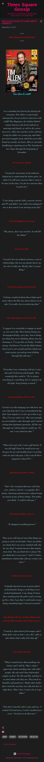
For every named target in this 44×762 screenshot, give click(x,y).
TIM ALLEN (34, 737)
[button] (41, 21)
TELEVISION (22, 737)
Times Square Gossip (22, 7)
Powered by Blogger (23, 754)
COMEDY (13, 737)
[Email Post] (3, 733)
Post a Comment (10, 744)
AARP (5, 737)
